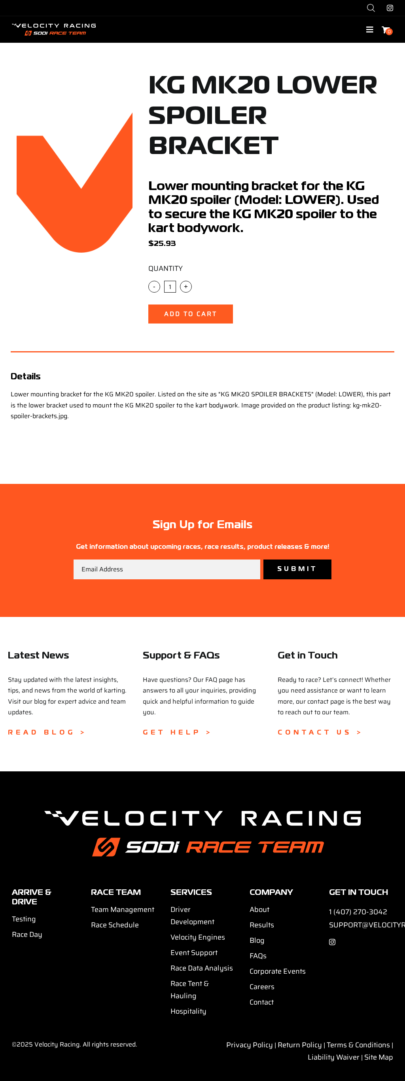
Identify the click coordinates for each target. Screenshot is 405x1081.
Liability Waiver (334, 1057)
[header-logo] (54, 27)
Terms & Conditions (358, 1045)
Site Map (378, 1057)
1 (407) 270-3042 (358, 911)
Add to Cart (190, 314)
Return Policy (300, 1045)
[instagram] (390, 8)
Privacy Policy (249, 1045)
